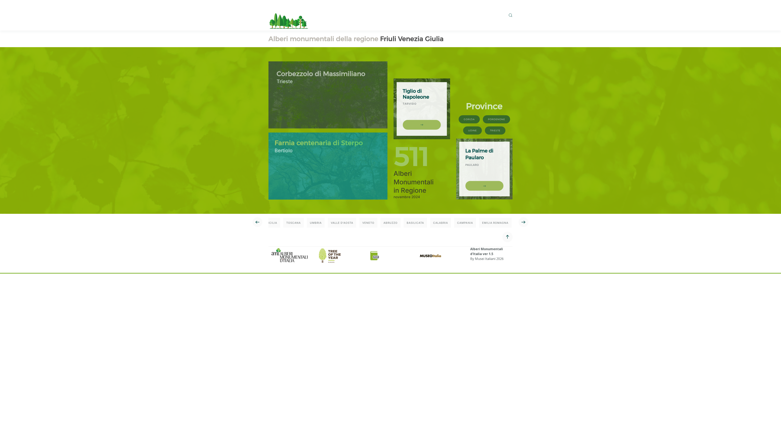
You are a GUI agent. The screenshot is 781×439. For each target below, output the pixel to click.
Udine (472, 130)
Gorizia (469, 119)
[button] (510, 15)
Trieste (495, 130)
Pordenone (496, 119)
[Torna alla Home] (288, 15)
